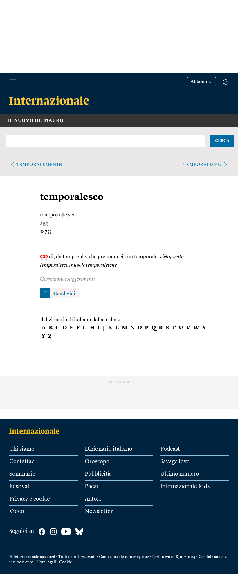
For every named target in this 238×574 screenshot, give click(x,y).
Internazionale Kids (185, 487)
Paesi (91, 487)
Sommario (22, 474)
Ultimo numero (179, 474)
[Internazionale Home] (36, 431)
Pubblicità (98, 474)
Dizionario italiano (108, 449)
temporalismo (202, 165)
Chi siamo (22, 449)
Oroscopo (97, 462)
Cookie (65, 562)
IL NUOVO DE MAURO (35, 120)
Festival (19, 487)
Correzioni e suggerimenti (67, 279)
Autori (93, 499)
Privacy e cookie (29, 499)
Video (16, 512)
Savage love (175, 462)
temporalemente (39, 165)
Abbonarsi (201, 82)
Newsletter (99, 512)
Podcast (170, 449)
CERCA (222, 141)
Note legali (46, 562)
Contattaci (22, 462)
